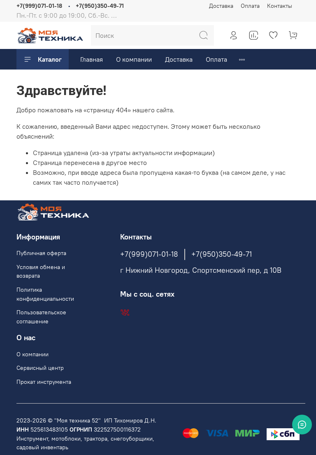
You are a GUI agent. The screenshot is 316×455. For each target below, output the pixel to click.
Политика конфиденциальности (45, 294)
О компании (134, 59)
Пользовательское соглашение (41, 317)
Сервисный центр (40, 367)
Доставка (221, 5)
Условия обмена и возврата (40, 271)
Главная (91, 59)
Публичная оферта (41, 253)
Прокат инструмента (43, 381)
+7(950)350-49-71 (100, 5)
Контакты (279, 5)
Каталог (50, 59)
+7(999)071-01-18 (39, 5)
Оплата (250, 5)
